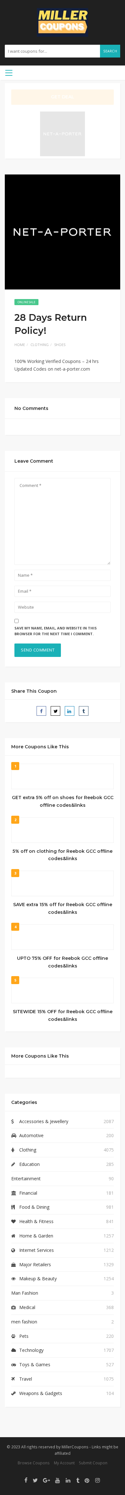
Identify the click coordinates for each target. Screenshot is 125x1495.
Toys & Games (34, 1364)
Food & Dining (34, 1207)
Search (110, 51)
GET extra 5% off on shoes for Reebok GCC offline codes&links (62, 801)
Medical (27, 1307)
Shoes (59, 344)
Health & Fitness (36, 1221)
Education (29, 1164)
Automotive (31, 1135)
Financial (28, 1193)
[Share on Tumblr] (83, 711)
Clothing (39, 344)
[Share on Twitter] (55, 711)
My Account (64, 1462)
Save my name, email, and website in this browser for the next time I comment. (55, 631)
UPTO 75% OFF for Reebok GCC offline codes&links (62, 962)
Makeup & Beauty (38, 1278)
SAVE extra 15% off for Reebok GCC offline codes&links (62, 908)
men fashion (24, 1322)
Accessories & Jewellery (43, 1121)
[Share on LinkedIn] (69, 711)
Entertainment (26, 1178)
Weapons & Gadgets (40, 1393)
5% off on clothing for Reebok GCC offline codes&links (63, 855)
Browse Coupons (34, 1462)
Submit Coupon (93, 1462)
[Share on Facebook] (41, 711)
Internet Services (36, 1250)
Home (19, 344)
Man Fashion (24, 1293)
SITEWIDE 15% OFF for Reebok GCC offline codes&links (63, 1015)
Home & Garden (36, 1236)
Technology (31, 1350)
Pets (24, 1336)
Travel (25, 1379)
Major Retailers (35, 1264)
